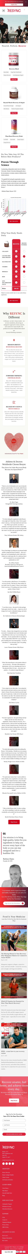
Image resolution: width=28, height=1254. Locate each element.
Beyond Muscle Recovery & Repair (14, 102)
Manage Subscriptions (7, 1238)
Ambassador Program (7, 1204)
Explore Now (14, 4)
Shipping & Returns (6, 1222)
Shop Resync (14, 822)
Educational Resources (7, 1209)
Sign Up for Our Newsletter (12, 903)
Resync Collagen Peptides (8, 1175)
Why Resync (5, 1190)
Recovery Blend (14, 69)
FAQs (3, 1217)
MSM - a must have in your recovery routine (12, 1052)
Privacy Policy (5, 1224)
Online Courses (5, 1177)
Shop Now (14, 79)
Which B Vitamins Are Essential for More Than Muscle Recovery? (12, 1002)
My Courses (5, 1240)
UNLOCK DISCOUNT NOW (14, 1134)
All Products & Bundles (7, 1179)
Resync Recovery (6, 1172)
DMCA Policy (5, 1227)
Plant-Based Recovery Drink (14, 136)
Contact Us (4, 1219)
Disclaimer (20, 1248)
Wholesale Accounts (6, 1206)
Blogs (3, 1195)
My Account (5, 1235)
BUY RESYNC (14, 221)
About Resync (5, 1188)
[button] (9, 1252)
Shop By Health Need (7, 1193)
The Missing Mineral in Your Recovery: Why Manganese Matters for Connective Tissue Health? (14, 955)
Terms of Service (14, 1248)
